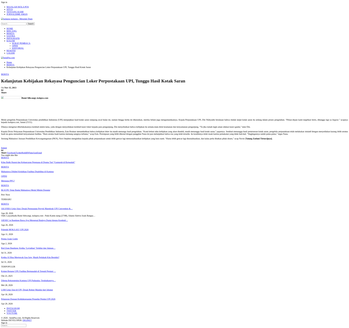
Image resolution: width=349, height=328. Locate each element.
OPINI (15, 46)
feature (4, 148)
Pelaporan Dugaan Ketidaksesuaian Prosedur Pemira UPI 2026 (28, 299)
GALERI (11, 53)
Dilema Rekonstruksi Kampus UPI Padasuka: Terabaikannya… (28, 280)
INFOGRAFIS (13, 38)
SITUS (10, 9)
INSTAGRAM (13, 308)
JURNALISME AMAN (17, 14)
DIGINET (27, 320)
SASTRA (11, 36)
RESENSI (11, 50)
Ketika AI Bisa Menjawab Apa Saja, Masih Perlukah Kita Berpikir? (30, 257)
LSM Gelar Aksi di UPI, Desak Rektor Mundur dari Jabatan (27, 290)
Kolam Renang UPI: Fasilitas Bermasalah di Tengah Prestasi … (28, 271)
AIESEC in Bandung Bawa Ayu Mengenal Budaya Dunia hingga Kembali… (34, 220)
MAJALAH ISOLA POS (18, 7)
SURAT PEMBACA (21, 43)
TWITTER (11, 311)
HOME (10, 28)
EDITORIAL (18, 48)
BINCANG (12, 31)
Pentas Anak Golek (9, 239)
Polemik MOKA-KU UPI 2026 (14, 229)
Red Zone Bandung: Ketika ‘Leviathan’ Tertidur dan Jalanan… (28, 248)
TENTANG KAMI (15, 12)
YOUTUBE (12, 313)
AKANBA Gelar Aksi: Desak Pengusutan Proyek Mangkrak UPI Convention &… (37, 208)
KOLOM (11, 41)
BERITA (10, 33)
